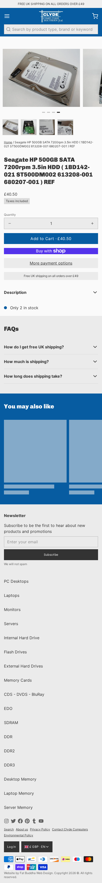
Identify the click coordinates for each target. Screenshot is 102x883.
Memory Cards (18, 680)
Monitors (12, 609)
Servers (11, 623)
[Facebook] (20, 821)
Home (8, 142)
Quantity (10, 214)
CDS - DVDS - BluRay (24, 694)
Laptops (11, 595)
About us (22, 829)
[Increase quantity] (92, 223)
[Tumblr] (34, 821)
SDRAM (11, 722)
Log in (11, 847)
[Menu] (9, 16)
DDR (8, 736)
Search (9, 829)
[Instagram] (6, 821)
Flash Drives (15, 651)
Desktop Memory (20, 779)
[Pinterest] (27, 821)
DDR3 (9, 764)
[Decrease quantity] (9, 223)
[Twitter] (13, 821)
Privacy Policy (40, 829)
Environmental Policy (18, 835)
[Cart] (93, 16)
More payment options (51, 263)
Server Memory (18, 807)
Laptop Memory (19, 793)
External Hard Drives (23, 666)
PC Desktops (16, 581)
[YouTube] (41, 821)
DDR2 (9, 750)
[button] (51, 238)
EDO (8, 708)
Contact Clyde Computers (70, 829)
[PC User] (51, 16)
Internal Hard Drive (21, 637)
